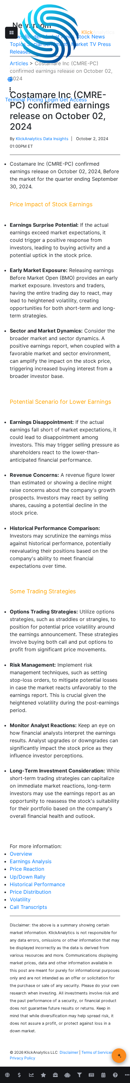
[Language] (10, 79)
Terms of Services (97, 1052)
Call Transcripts (28, 907)
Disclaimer (69, 1052)
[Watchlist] (43, 1075)
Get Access (73, 99)
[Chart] (31, 1075)
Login (51, 99)
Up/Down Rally (27, 877)
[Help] (115, 1075)
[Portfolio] (55, 1075)
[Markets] (7, 1075)
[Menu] (10, 90)
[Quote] (19, 1075)
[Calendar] (103, 1075)
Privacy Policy (22, 1058)
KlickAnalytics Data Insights (42, 138)
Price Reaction (27, 869)
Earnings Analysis (30, 861)
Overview (21, 854)
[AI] (67, 1075)
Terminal (15, 99)
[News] (91, 1075)
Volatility (20, 899)
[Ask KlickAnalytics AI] (119, 1055)
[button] (11, 33)
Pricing (35, 99)
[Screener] (79, 1075)
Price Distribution (30, 892)
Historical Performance (37, 884)
